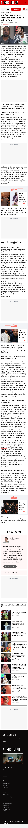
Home (2, 12)
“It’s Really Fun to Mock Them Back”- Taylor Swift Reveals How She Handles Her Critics (19, 698)
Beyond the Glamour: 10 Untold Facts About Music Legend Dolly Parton (19, 612)
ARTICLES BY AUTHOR (10, 566)
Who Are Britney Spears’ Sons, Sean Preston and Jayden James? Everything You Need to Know (19, 666)
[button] (27, 43)
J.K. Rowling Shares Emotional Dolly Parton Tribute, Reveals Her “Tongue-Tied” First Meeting (18, 656)
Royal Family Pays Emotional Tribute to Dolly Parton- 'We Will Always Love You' (18, 624)
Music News (8, 12)
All (8, 9)
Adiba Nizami (6, 24)
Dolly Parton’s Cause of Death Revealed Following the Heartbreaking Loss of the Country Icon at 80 (19, 645)
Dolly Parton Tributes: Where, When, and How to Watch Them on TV (19, 634)
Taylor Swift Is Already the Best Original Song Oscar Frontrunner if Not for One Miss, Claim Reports (19, 688)
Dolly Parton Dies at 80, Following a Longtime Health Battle (18, 676)
